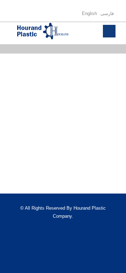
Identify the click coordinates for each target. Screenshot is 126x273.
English (89, 13)
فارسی (107, 13)
